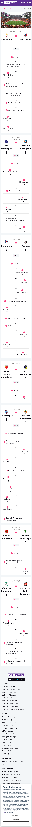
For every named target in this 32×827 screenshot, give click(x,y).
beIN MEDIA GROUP (9, 686)
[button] (10, 2)
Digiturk (5, 684)
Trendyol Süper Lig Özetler (11, 775)
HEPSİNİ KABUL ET (16, 815)
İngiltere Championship (10, 748)
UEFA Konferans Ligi (9, 734)
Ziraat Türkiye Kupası (9, 722)
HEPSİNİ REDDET (16, 819)
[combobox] (9, 8)
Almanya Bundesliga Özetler (11, 783)
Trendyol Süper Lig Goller (10, 772)
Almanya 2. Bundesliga (9, 751)
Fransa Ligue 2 (7, 754)
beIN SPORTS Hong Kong (10, 698)
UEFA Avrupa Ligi (7, 731)
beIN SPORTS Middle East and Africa (14, 709)
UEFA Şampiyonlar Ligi (9, 728)
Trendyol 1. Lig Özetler (9, 777)
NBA (3, 764)
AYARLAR (16, 822)
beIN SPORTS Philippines (10, 703)
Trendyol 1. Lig (7, 720)
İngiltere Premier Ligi (9, 725)
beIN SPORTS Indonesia (10, 706)
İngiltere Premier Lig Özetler (11, 780)
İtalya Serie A (6, 745)
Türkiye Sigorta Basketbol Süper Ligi (14, 761)
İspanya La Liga (7, 742)
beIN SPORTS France (9, 692)
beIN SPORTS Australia (9, 695)
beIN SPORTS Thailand (9, 701)
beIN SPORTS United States (11, 689)
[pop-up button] (25, 25)
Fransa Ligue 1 (7, 739)
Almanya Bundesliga (9, 737)
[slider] (16, 23)
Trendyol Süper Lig (8, 717)
